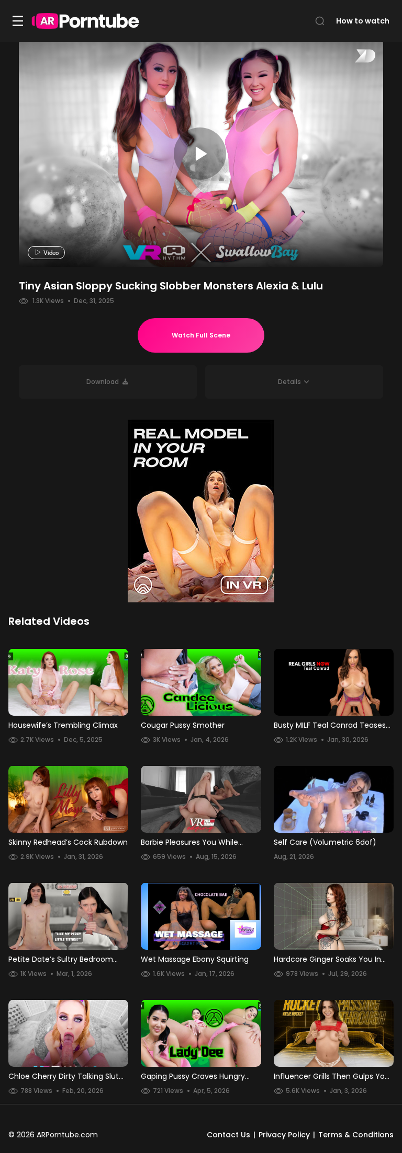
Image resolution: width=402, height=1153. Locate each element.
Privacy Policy (284, 1134)
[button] (294, 382)
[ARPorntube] (85, 21)
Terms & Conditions (356, 1134)
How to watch (362, 21)
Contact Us (228, 1134)
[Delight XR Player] (351, 57)
